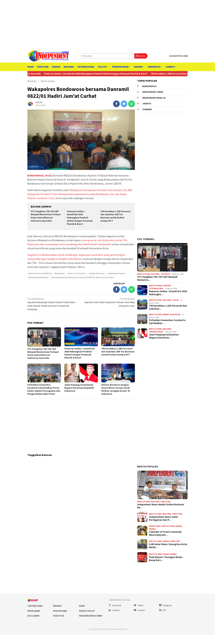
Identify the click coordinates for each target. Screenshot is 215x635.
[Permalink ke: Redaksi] (30, 103)
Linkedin (116, 610)
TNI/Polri (165, 274)
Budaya (178, 526)
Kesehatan (175, 314)
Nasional (155, 274)
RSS (164, 610)
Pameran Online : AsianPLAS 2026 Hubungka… (168, 293)
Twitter (140, 605)
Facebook (116, 605)
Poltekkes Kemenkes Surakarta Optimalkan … (167, 322)
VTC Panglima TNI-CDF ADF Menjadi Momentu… (157, 278)
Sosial (175, 300)
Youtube (141, 610)
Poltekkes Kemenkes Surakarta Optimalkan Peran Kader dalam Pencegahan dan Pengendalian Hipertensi (43, 389)
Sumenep (147, 109)
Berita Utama (143, 274)
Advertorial (155, 526)
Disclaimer (33, 615)
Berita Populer (147, 466)
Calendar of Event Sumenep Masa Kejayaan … (165, 533)
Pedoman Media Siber (90, 615)
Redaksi (57, 605)
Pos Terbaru (145, 239)
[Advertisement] (107, 23)
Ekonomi (167, 285)
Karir (82, 605)
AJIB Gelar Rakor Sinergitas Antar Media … (168, 546)
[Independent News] (48, 55)
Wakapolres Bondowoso (38, 277)
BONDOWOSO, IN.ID (39, 175)
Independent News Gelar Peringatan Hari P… (163, 518)
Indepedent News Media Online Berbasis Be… (160, 506)
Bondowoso (60, 273)
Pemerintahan (156, 332)
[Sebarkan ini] (116, 103)
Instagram (167, 605)
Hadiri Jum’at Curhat (77, 273)
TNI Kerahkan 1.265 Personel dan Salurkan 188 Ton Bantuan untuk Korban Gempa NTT (115, 216)
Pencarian (141, 55)
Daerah (166, 314)
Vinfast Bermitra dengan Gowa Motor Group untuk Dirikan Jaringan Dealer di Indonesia (115, 389)
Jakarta (146, 103)
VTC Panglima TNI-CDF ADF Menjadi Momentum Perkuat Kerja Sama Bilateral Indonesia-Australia (46, 216)
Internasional (156, 288)
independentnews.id (116, 273)
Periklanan (33, 611)
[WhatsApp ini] (131, 103)
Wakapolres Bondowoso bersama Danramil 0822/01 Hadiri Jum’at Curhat (82, 277)
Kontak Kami (60, 611)
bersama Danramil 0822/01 (40, 273)
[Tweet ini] (124, 103)
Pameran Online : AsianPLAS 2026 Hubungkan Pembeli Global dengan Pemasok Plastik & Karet (76, 73)
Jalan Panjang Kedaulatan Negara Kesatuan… (164, 336)
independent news (97, 273)
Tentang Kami (34, 605)
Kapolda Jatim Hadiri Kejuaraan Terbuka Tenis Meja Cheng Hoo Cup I (109, 302)
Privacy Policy (87, 611)
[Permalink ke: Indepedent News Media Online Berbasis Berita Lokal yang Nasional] (162, 485)
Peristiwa (165, 501)
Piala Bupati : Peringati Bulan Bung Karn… (165, 559)
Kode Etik (58, 615)
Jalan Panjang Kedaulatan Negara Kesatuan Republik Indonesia (79, 387)
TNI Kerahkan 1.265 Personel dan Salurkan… (168, 307)
